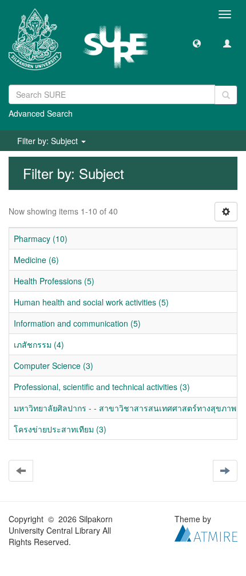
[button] (197, 43)
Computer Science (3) (53, 365)
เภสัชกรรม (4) (39, 344)
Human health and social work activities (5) (91, 302)
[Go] (226, 95)
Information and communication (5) (77, 323)
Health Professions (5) (54, 281)
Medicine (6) (36, 259)
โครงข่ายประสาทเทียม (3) (60, 429)
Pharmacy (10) (41, 238)
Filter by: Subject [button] (48, 140)
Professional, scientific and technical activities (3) (102, 386)
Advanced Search (41, 113)
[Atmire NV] (205, 532)
